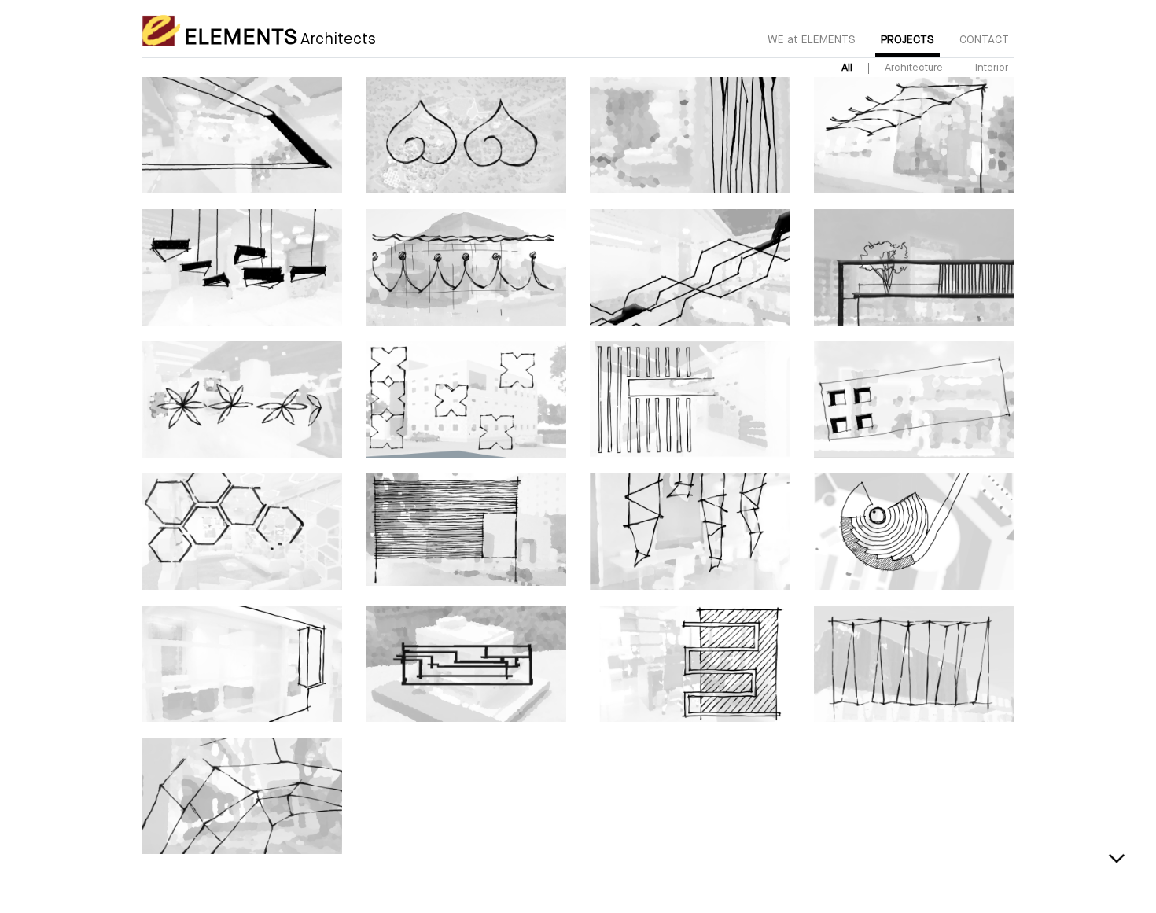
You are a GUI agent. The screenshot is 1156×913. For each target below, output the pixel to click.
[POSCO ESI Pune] (690, 531)
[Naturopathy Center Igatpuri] (466, 135)
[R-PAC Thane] (242, 664)
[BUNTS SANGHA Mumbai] (466, 664)
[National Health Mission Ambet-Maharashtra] (914, 399)
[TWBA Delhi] (242, 135)
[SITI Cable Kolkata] (242, 399)
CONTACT (984, 40)
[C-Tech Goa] (466, 267)
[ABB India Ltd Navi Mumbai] (466, 529)
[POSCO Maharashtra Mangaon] (914, 664)
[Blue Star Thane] (914, 267)
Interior (991, 68)
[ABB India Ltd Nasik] (914, 135)
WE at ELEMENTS (812, 40)
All (846, 68)
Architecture (914, 68)
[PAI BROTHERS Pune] (242, 796)
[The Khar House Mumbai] (690, 135)
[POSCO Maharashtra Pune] (690, 664)
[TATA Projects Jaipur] (466, 399)
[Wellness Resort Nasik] (914, 531)
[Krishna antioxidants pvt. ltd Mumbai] (690, 399)
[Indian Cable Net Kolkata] (242, 531)
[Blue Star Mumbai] (242, 267)
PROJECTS (907, 40)
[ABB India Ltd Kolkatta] (690, 267)
